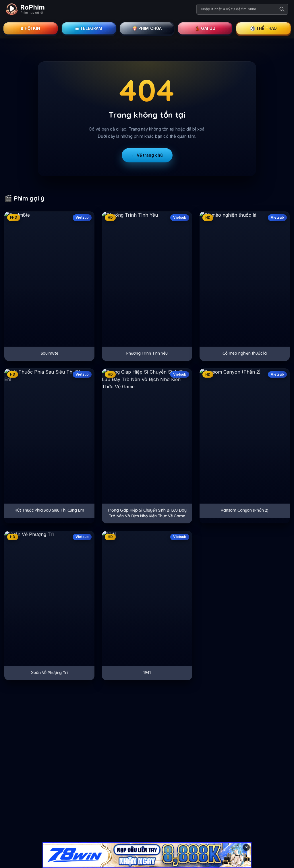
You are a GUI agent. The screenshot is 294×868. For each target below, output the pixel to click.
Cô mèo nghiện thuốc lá (245, 353)
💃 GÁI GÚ (205, 28)
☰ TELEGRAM (88, 28)
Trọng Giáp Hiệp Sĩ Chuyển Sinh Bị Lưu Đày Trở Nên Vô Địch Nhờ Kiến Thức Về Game (146, 513)
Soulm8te (49, 353)
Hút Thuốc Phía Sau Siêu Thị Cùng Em (49, 510)
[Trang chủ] (25, 9)
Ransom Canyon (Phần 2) (244, 510)
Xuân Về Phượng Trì (49, 672)
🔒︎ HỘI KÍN (30, 28)
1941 (146, 672)
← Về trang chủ (147, 155)
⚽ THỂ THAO (263, 28)
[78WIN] (147, 855)
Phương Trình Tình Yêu (146, 353)
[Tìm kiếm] (282, 9)
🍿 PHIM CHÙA (147, 28)
